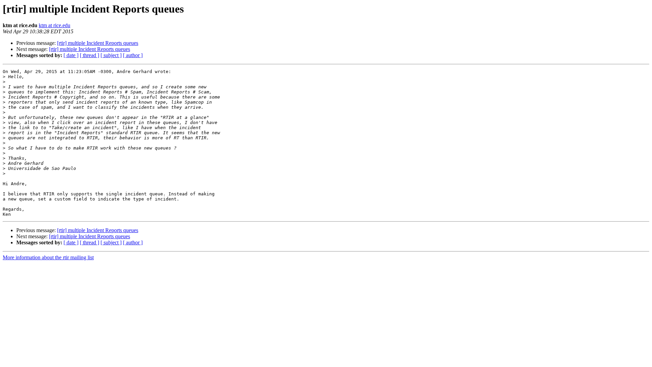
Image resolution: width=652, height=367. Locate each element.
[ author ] (133, 55)
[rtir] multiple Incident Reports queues (97, 43)
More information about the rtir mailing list (48, 257)
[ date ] (71, 55)
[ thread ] (89, 55)
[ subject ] (111, 55)
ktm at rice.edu (54, 25)
